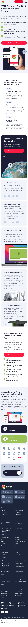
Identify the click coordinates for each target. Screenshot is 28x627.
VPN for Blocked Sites (20, 569)
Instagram (14, 605)
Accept (14, 624)
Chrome (3, 543)
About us (17, 587)
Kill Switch (17, 512)
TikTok (5, 608)
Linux (16, 550)
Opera (16, 545)
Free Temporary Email (20, 581)
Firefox (16, 543)
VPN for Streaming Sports (20, 560)
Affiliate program (19, 589)
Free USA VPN (18, 523)
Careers (3, 589)
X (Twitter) (23, 602)
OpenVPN (3, 554)
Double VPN (4, 514)
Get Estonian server (14, 151)
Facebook (14, 602)
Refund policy (18, 591)
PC (2, 548)
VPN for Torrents (19, 566)
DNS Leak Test (5, 577)
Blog (2, 597)
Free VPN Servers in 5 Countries (6, 523)
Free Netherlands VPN (20, 526)
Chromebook (4, 552)
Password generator (6, 581)
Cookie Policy (9, 622)
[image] (4, 448)
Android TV (18, 554)
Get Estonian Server (14, 43)
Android (17, 537)
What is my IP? (19, 579)
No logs (3, 510)
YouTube (5, 605)
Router (16, 552)
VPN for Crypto (5, 571)
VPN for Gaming (19, 563)
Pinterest (22, 605)
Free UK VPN (4, 526)
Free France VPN (19, 528)
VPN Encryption (19, 514)
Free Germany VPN (6, 528)
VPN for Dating (19, 571)
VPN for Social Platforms (5, 566)
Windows (17, 548)
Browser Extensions (20, 541)
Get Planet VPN (19, 1)
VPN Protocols (5, 517)
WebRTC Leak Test (19, 577)
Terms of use (4, 591)
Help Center (18, 595)
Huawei (3, 541)
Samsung (17, 539)
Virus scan (3, 579)
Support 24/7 (4, 595)
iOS (2, 539)
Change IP (3, 512)
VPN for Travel (5, 569)
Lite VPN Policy (19, 593)
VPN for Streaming (6, 560)
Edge (2, 545)
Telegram (5, 602)
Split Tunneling (19, 510)
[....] (2, 2)
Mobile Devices (5, 537)
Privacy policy (4, 593)
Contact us (4, 587)
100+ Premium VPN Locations (6, 531)
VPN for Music (5, 563)
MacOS (3, 550)
